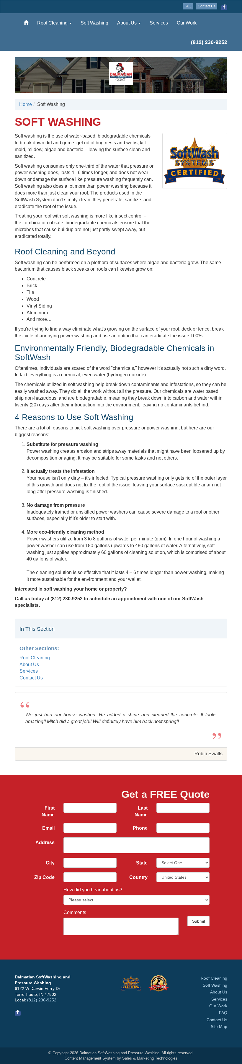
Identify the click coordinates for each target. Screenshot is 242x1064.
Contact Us (206, 6)
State (142, 862)
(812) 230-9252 (41, 1000)
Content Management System (90, 1058)
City (50, 862)
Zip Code (44, 877)
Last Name (141, 811)
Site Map (219, 1026)
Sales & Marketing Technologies (149, 1058)
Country (138, 877)
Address (45, 842)
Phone (140, 828)
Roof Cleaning (53, 22)
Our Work (187, 22)
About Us (127, 22)
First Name (48, 811)
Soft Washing (94, 22)
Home (25, 104)
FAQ (187, 6)
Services (159, 22)
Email (48, 828)
